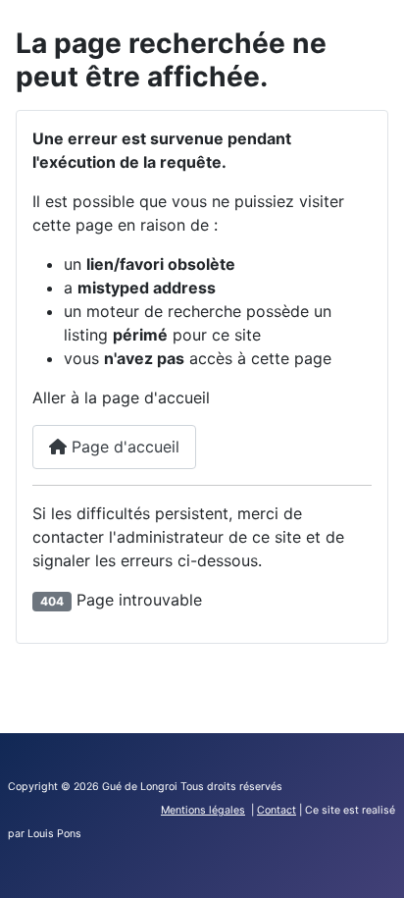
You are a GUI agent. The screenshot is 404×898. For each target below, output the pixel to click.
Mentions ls (203, 810)
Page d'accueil (123, 446)
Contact (276, 810)
